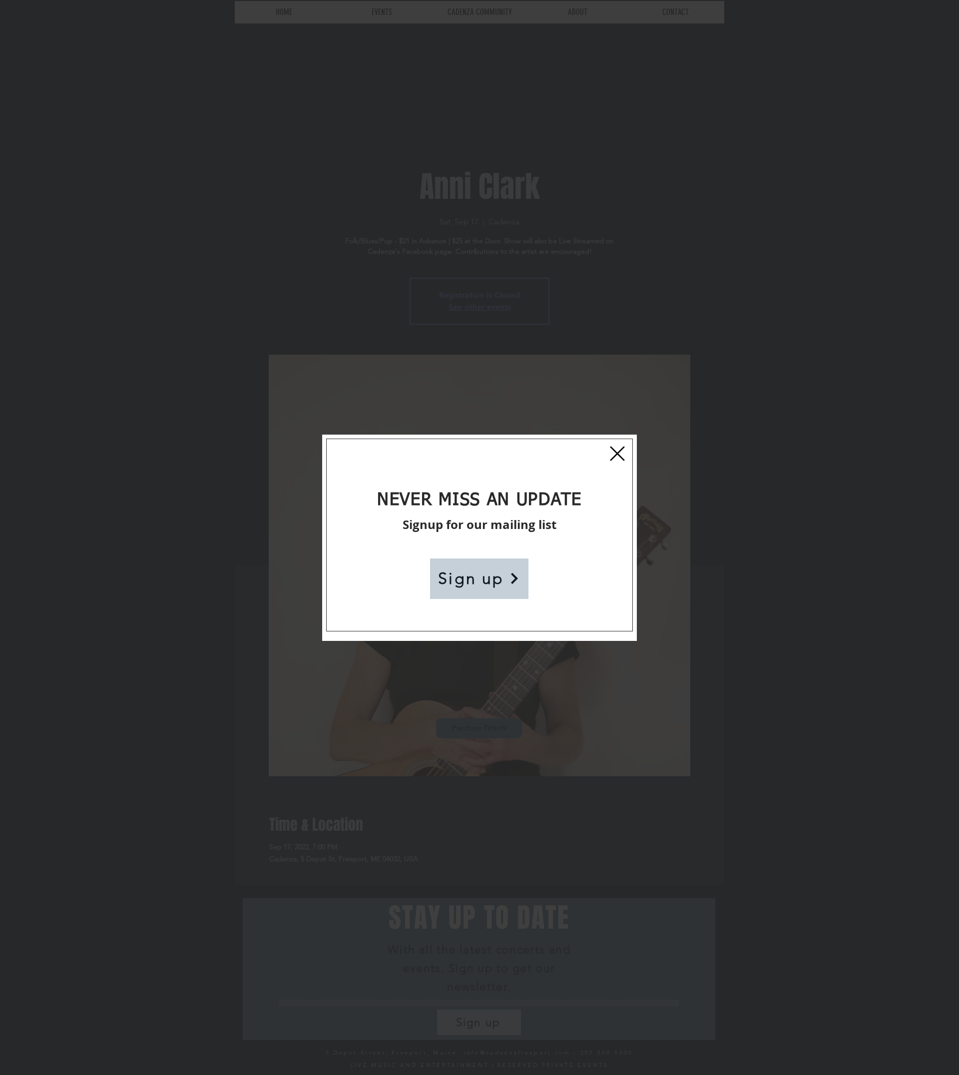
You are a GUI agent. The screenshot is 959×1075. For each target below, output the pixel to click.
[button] (617, 453)
